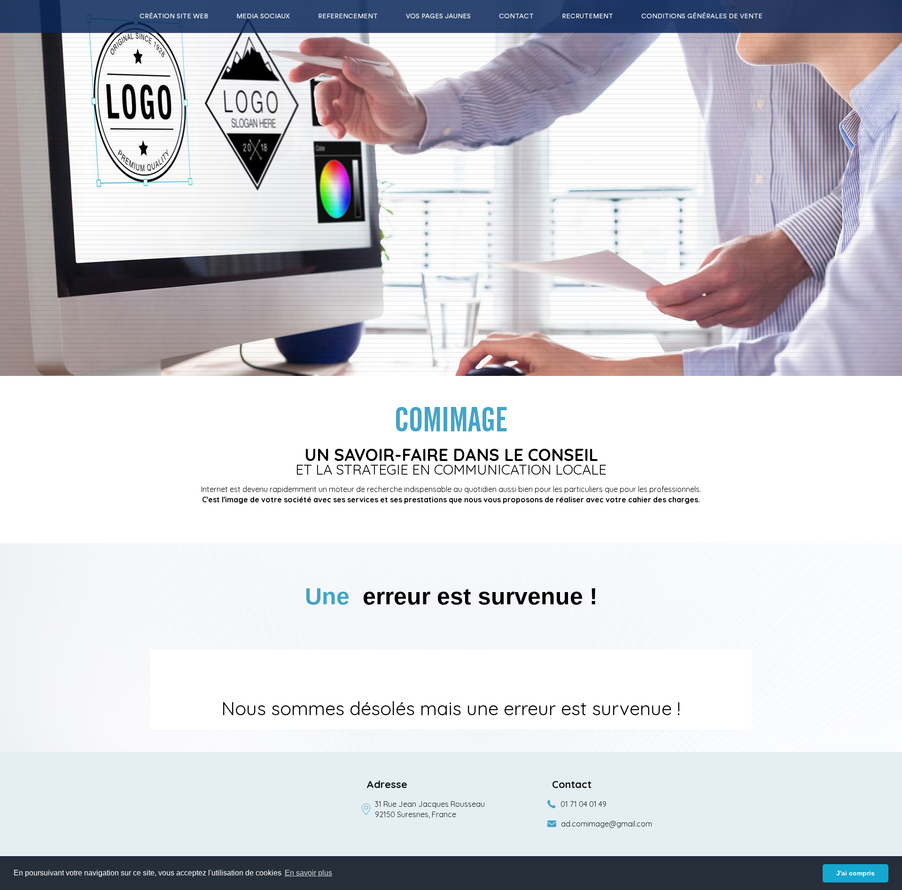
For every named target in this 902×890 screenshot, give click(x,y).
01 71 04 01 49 (583, 804)
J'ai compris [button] (855, 873)
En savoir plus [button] (308, 873)
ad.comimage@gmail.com (606, 823)
